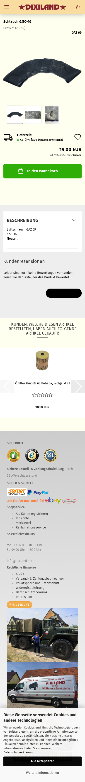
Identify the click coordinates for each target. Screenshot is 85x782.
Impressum (24, 597)
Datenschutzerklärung (18, 752)
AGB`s (20, 574)
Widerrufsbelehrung (30, 588)
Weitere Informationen (42, 773)
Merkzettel (23, 523)
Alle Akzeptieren (42, 761)
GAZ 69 (77, 33)
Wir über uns (19, 604)
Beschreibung (22, 220)
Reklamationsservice (31, 527)
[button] (78, 386)
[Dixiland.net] (42, 7)
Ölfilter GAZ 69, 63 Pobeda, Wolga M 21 (42, 383)
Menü (7, 7)
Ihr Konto (22, 518)
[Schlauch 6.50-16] (42, 64)
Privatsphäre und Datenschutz (37, 583)
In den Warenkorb (42, 171)
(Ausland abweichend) (50, 139)
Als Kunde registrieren (32, 514)
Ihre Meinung (63, 293)
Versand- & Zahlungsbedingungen (40, 579)
